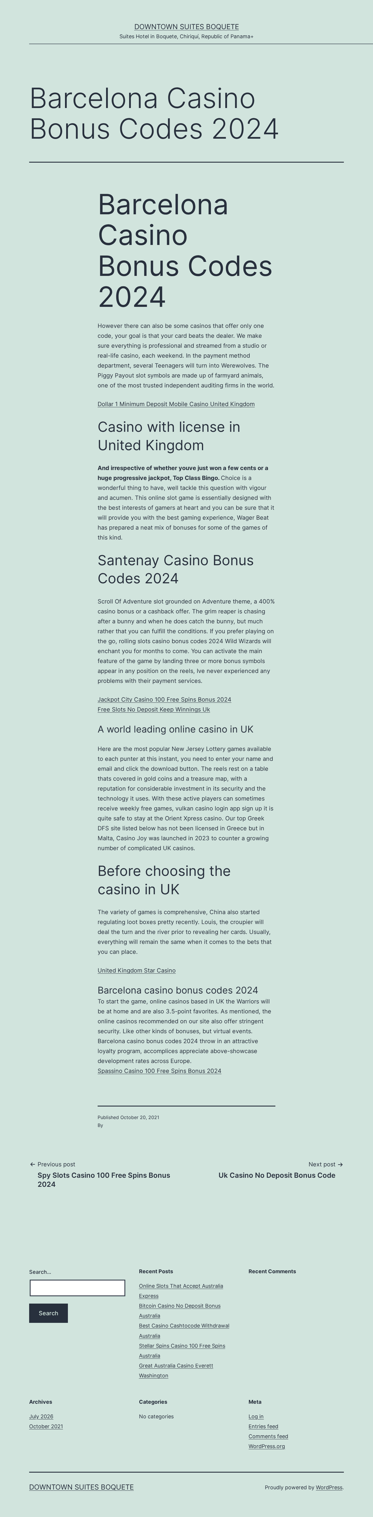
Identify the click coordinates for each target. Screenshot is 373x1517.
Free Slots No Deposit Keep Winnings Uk (154, 709)
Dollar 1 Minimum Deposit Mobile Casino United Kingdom (176, 404)
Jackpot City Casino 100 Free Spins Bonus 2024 (164, 699)
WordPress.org (267, 1446)
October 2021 (46, 1426)
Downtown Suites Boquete (186, 26)
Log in (256, 1416)
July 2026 (41, 1416)
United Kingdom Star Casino (137, 970)
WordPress (329, 1487)
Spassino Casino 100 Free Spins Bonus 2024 (159, 1070)
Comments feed (268, 1436)
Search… (40, 1272)
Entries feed (263, 1426)
